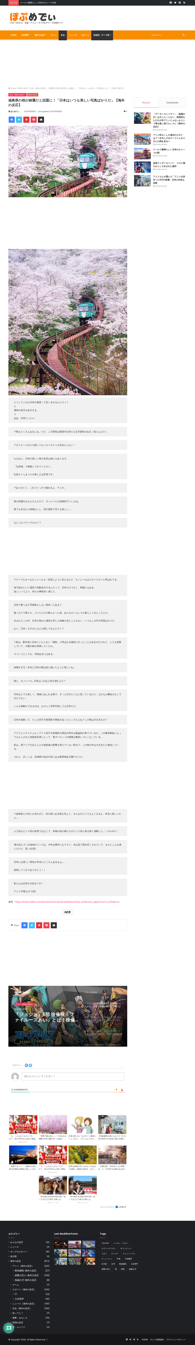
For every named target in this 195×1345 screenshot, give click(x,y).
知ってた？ (17, 1313)
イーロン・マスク (120, 1243)
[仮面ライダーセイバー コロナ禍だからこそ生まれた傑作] (142, 167)
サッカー (115, 1253)
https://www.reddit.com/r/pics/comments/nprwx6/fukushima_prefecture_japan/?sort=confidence (67, 901)
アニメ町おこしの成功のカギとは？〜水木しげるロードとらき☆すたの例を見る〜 (169, 138)
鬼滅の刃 (132, 1269)
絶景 (68, 912)
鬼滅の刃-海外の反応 (25, 1280)
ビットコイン (106, 1259)
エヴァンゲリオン (108, 1248)
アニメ (54, 35)
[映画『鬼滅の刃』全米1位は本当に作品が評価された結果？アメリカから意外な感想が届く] (88, 1261)
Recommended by (107, 1207)
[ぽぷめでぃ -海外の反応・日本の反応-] (36, 18)
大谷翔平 (25, 35)
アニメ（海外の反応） (23, 1266)
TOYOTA (105, 1243)
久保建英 (128, 1259)
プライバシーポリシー (176, 1339)
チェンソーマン (129, 1253)
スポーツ (85, 35)
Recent (146, 102)
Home (13, 88)
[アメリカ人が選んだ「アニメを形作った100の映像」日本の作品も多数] (142, 180)
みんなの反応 (16, 1242)
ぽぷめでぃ (15, 111)
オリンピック (125, 1248)
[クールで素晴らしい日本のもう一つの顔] (142, 153)
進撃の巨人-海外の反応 (27, 1275)
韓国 (123, 1269)
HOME (14, 35)
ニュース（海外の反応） (24, 1303)
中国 (118, 1259)
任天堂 (104, 1264)
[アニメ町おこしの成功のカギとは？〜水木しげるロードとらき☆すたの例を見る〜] (142, 139)
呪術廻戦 (122, 1264)
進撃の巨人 (106, 1269)
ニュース (73, 35)
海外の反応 (40, 35)
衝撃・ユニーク (17, 1327)
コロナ (104, 1253)
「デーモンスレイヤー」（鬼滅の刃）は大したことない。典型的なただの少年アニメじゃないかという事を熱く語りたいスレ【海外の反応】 (169, 120)
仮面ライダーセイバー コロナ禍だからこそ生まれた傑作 (46, 2)
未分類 (13, 1256)
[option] (67, 1016)
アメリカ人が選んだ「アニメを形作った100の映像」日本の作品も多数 (169, 179)
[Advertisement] (128, 15)
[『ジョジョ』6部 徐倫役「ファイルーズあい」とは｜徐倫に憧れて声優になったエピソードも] (74, 1261)
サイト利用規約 (157, 1339)
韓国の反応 (17, 1322)
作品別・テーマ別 (101, 35)
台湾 (113, 1264)
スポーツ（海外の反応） (24, 1289)
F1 (16, 1294)
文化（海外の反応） (39, 88)
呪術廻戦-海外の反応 (25, 1270)
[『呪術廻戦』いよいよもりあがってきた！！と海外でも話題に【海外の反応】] (60, 1244)
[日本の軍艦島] (88, 1244)
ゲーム (15, 1284)
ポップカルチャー (18, 1251)
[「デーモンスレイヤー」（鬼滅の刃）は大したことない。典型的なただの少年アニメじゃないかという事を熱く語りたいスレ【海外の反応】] (142, 118)
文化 (63, 35)
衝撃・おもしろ (19, 1317)
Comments (172, 102)
